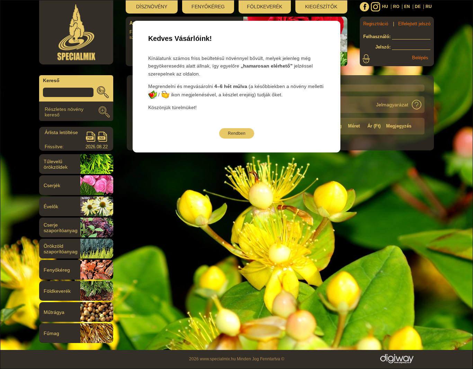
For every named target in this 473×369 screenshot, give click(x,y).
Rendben (237, 133)
